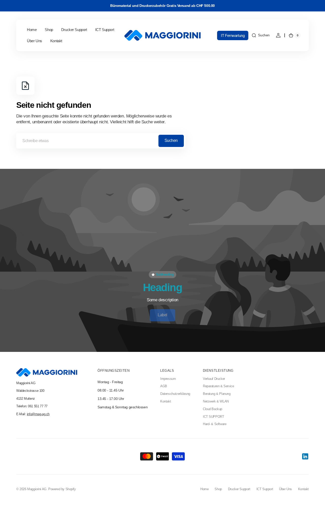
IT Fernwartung (233, 35)
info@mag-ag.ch (38, 414)
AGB (163, 386)
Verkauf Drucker (214, 379)
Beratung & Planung (217, 394)
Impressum (168, 379)
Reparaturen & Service (218, 386)
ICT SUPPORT (213, 417)
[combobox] (100, 140)
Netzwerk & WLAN (216, 401)
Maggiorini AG (36, 489)
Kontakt (165, 401)
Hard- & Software (214, 424)
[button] (260, 35)
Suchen (171, 140)
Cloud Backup (212, 409)
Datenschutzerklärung (175, 394)
